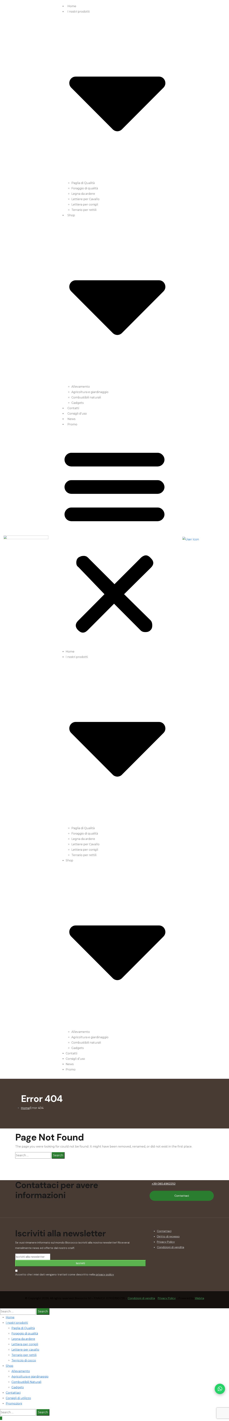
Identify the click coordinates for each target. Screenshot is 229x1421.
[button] (114, 539)
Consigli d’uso (77, 413)
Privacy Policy (166, 1242)
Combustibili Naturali (26, 1382)
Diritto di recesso (168, 1236)
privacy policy (105, 1274)
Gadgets (77, 403)
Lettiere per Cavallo (85, 199)
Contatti (73, 408)
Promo (72, 424)
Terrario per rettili (83, 210)
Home (71, 6)
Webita (199, 1298)
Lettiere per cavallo (25, 1349)
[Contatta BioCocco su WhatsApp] (220, 1389)
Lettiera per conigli (84, 204)
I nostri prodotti (17, 1322)
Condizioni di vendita (170, 1247)
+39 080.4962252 (164, 1184)
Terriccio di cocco (23, 1360)
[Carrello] (209, 539)
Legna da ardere (83, 193)
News (71, 419)
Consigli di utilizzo (18, 1398)
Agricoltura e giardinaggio (89, 392)
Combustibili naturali (86, 397)
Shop (9, 1366)
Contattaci (181, 1196)
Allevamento (80, 386)
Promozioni (14, 1403)
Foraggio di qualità (84, 188)
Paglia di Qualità (83, 183)
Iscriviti (80, 1263)
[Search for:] (33, 1155)
